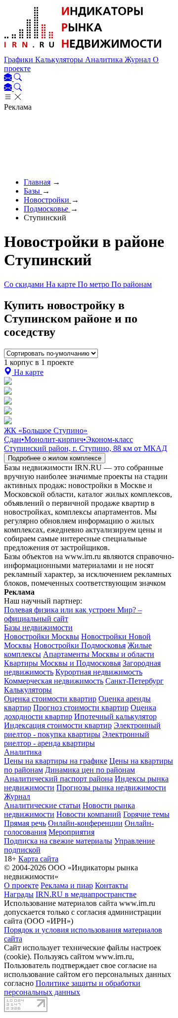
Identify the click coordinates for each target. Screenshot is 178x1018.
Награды (19, 894)
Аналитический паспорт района (58, 778)
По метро (94, 284)
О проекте (21, 885)
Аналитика (105, 59)
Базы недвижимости (38, 627)
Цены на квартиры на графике (55, 761)
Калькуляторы (60, 59)
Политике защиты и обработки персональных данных (72, 987)
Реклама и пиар (67, 885)
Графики (19, 59)
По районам (131, 284)
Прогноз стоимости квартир (81, 707)
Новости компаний (88, 814)
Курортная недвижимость (98, 672)
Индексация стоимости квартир (58, 725)
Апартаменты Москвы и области (98, 654)
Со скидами (25, 284)
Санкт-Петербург (134, 681)
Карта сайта (38, 859)
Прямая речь (25, 823)
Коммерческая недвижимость (53, 681)
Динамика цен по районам (90, 770)
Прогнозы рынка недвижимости (111, 787)
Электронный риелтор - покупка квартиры (82, 729)
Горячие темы (146, 814)
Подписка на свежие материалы (58, 841)
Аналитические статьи (42, 805)
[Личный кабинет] (9, 78)
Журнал (139, 59)
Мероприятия (71, 832)
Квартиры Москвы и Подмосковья (62, 663)
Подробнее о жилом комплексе (54, 458)
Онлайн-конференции (85, 823)
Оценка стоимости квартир (50, 698)
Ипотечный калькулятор (115, 716)
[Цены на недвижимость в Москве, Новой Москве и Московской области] (83, 50)
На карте (62, 284)
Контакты (111, 885)
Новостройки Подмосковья (80, 645)
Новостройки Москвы (41, 636)
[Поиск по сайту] (18, 78)
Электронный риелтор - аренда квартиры (76, 738)
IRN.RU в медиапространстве (86, 894)
